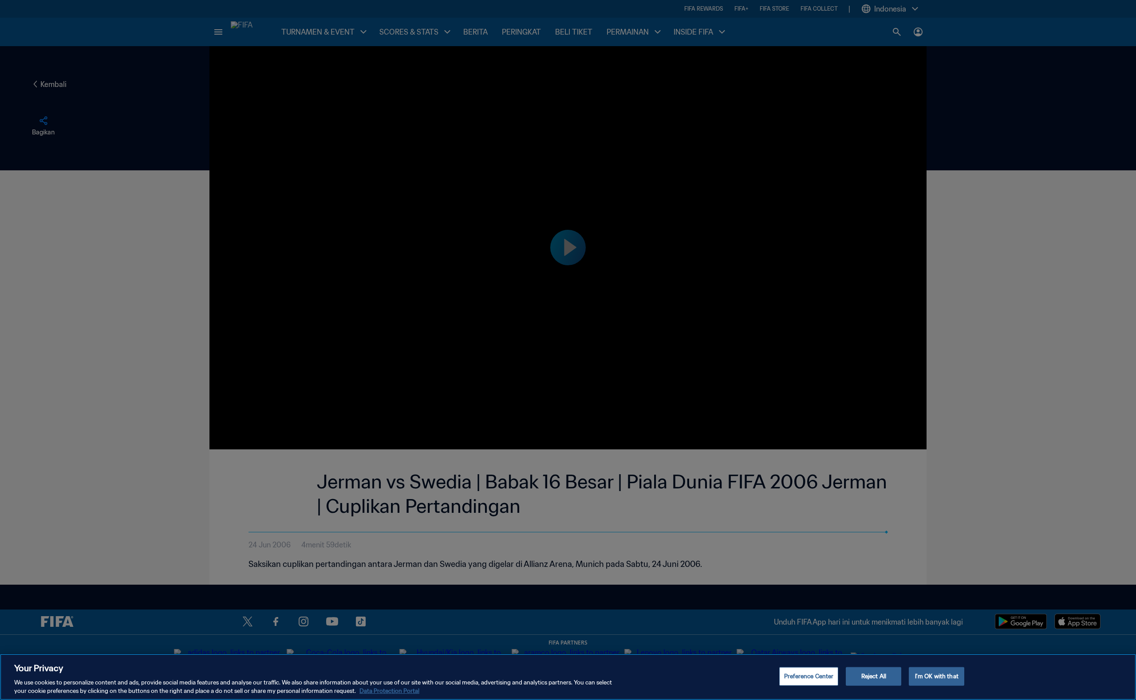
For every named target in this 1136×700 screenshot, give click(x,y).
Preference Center (808, 676)
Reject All (873, 676)
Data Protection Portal (389, 691)
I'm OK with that (936, 676)
